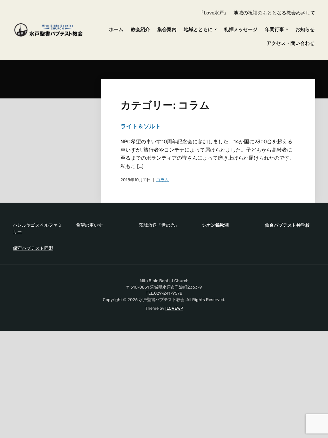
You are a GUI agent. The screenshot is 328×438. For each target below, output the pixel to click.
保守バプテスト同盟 (33, 248)
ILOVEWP (174, 308)
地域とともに (198, 29)
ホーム (116, 29)
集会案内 (166, 29)
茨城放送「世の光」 (159, 225)
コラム (162, 179)
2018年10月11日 (135, 179)
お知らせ (305, 29)
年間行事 (274, 29)
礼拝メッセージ (241, 29)
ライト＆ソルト (140, 126)
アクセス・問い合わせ (290, 43)
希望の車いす (89, 225)
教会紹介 (140, 29)
